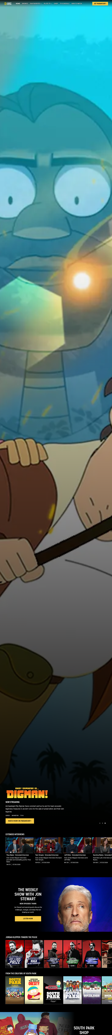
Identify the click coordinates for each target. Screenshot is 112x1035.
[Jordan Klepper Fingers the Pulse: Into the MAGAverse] (53, 954)
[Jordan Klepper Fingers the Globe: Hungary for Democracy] (72, 954)
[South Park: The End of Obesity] (34, 990)
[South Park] (15, 990)
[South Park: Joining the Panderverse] (72, 990)
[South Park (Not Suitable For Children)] (53, 990)
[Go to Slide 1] (99, 823)
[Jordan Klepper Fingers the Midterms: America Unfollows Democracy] (92, 954)
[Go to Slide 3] (105, 823)
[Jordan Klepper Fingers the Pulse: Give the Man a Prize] (15, 954)
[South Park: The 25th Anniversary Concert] (92, 990)
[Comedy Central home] (8, 3)
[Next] (109, 853)
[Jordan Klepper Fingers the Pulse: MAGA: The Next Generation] (34, 954)
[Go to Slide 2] (102, 823)
